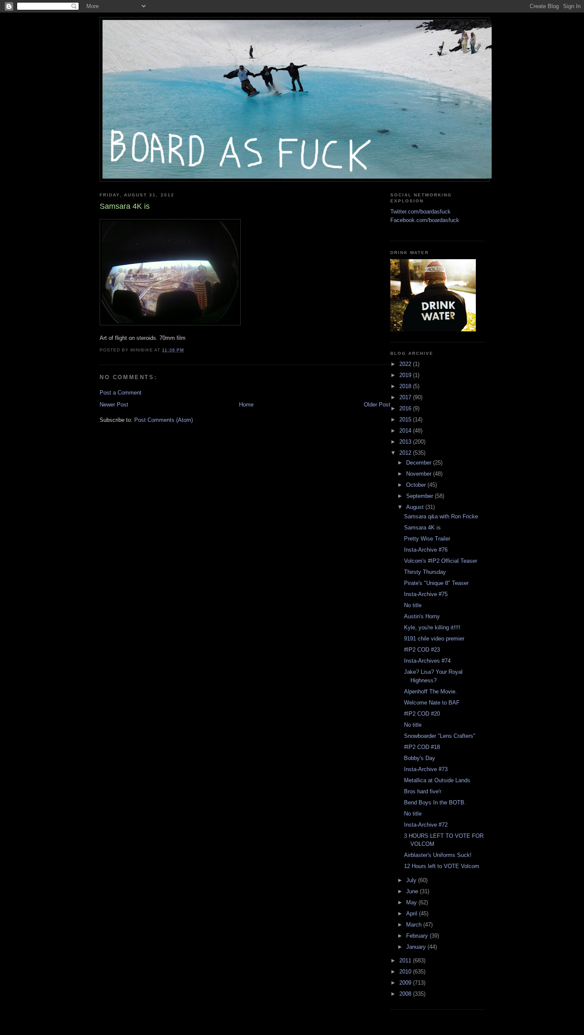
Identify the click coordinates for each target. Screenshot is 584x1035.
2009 (406, 982)
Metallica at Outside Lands (437, 780)
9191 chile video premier (434, 638)
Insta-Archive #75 (426, 594)
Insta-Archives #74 (427, 661)
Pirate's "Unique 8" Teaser (436, 583)
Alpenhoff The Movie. (430, 691)
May (412, 902)
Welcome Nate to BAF (432, 702)
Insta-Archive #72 (426, 825)
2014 (406, 430)
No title (413, 605)
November (419, 474)
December (419, 462)
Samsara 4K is (422, 527)
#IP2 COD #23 (422, 649)
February (418, 936)
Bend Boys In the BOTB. (435, 802)
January (417, 947)
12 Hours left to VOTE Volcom (441, 866)
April (412, 913)
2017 (406, 397)
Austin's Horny (422, 616)
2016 (406, 408)
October (417, 485)
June (413, 891)
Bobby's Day (419, 758)
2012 (406, 453)
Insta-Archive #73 (426, 769)
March (414, 924)
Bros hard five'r (422, 791)
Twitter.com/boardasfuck (420, 211)
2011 (406, 960)
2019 (406, 375)
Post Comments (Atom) (163, 420)
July (412, 880)
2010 (406, 971)
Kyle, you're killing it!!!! (432, 627)
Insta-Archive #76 (426, 550)
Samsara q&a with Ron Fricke (441, 516)
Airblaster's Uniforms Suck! (438, 855)
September (420, 496)
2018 (406, 386)
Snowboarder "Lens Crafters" (439, 736)
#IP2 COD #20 (422, 713)
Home (246, 404)
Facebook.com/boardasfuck (424, 220)
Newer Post (114, 404)
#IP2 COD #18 (422, 747)
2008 (406, 994)
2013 (406, 442)
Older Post (377, 404)
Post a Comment (121, 392)
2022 (406, 364)
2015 (406, 419)
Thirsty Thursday (425, 572)
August (415, 507)
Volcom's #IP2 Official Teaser (440, 561)
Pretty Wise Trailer (427, 538)
